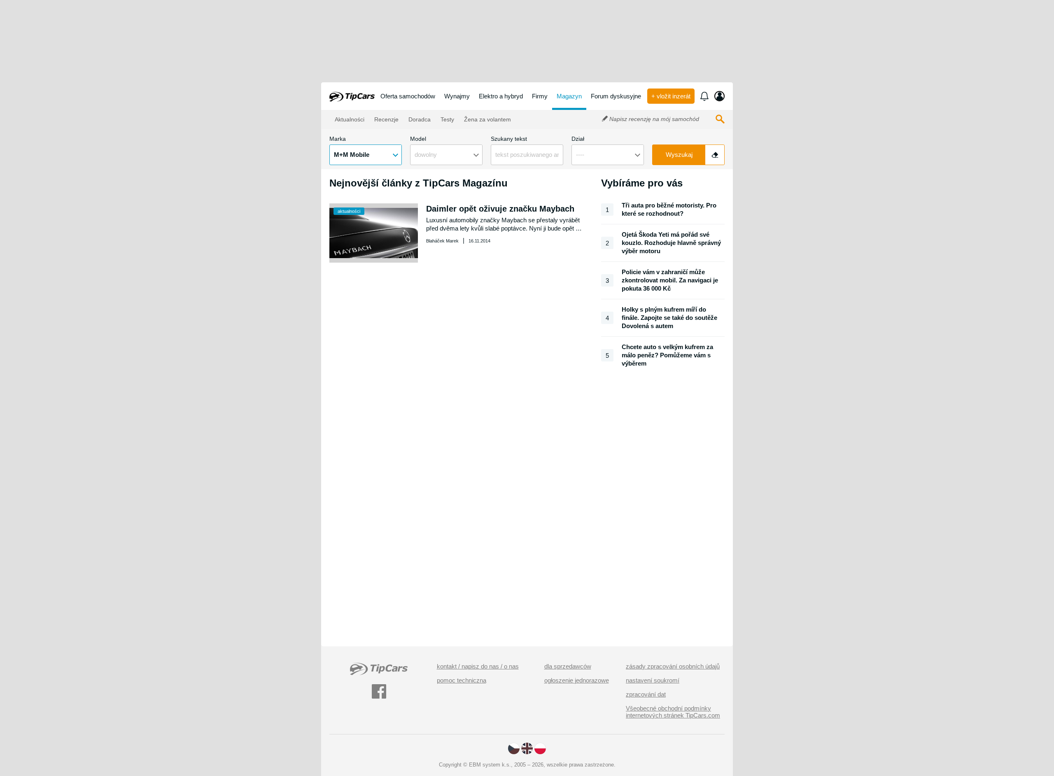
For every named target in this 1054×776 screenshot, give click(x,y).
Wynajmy (457, 96)
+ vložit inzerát (670, 96)
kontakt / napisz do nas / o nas (478, 666)
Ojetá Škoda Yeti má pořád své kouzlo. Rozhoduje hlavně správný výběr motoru (671, 242)
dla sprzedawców (567, 666)
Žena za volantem (486, 119)
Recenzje (386, 119)
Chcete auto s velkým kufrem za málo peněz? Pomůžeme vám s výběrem (667, 355)
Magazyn (569, 96)
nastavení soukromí (652, 680)
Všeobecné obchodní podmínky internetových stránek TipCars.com (673, 712)
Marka (337, 138)
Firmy (540, 96)
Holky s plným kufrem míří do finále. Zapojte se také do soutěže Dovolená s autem (669, 317)
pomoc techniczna (461, 680)
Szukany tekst (509, 138)
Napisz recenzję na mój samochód (653, 119)
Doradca (419, 119)
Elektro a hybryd (501, 96)
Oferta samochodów (407, 96)
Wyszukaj (679, 154)
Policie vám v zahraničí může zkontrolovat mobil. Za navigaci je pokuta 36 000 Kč (670, 280)
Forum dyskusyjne (616, 96)
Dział (577, 138)
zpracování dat (646, 694)
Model (418, 138)
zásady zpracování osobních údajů (673, 666)
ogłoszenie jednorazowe (576, 680)
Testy (446, 119)
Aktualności (348, 119)
